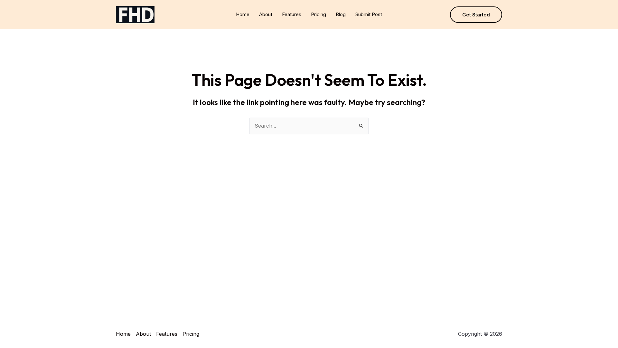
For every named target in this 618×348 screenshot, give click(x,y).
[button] (476, 14)
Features (291, 14)
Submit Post (368, 14)
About (265, 14)
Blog (341, 14)
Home (242, 14)
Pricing (318, 14)
